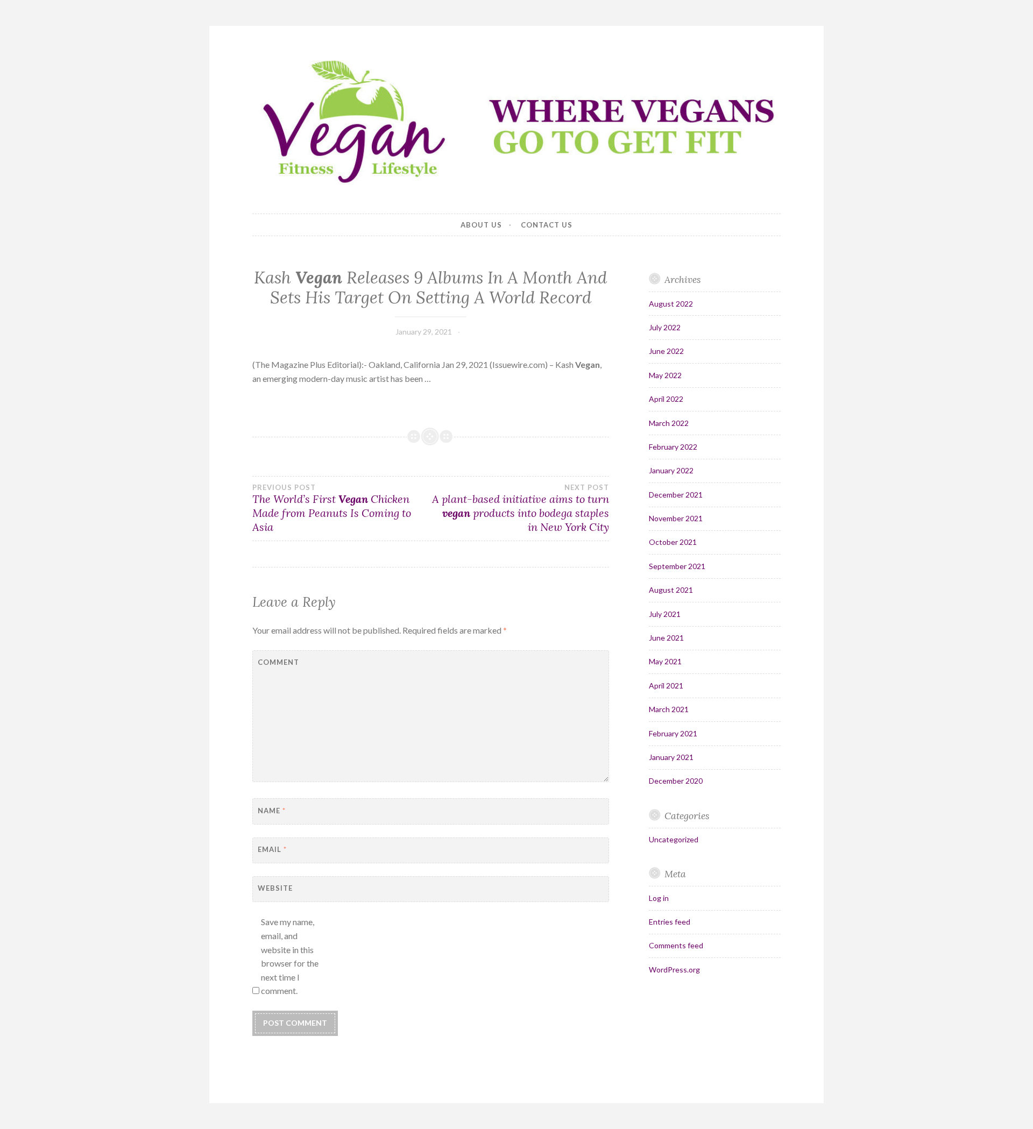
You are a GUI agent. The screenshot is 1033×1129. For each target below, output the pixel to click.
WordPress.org (674, 969)
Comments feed (676, 945)
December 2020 (676, 780)
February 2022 (673, 446)
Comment (278, 662)
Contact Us (546, 225)
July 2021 (665, 614)
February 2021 (673, 733)
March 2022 (669, 423)
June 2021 (666, 637)
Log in (659, 898)
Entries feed (669, 921)
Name (272, 810)
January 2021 (671, 757)
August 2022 (671, 303)
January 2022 (671, 470)
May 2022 (665, 375)
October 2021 (673, 541)
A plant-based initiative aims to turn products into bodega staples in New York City (520, 508)
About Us (481, 225)
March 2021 (669, 709)
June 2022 (666, 351)
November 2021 (676, 518)
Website (275, 888)
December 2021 (676, 494)
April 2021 (666, 685)
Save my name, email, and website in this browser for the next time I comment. (290, 956)
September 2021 (677, 566)
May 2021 (665, 661)
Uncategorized (673, 839)
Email (272, 849)
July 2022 (665, 327)
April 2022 (666, 398)
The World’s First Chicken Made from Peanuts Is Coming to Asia (331, 508)
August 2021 (671, 589)
